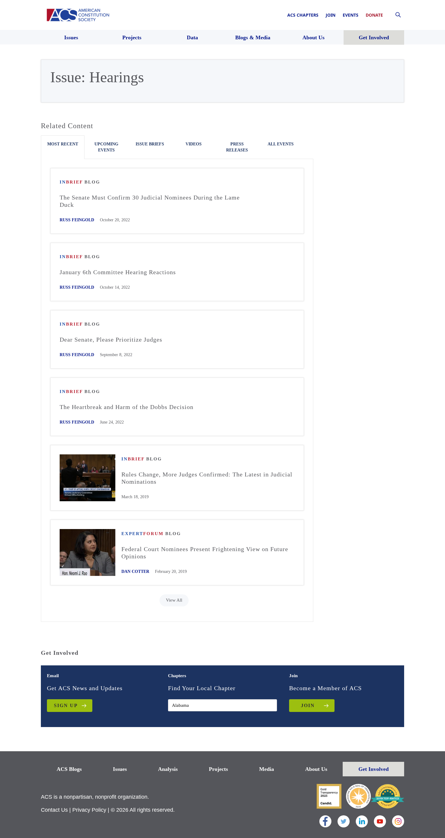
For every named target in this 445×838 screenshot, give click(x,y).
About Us (316, 769)
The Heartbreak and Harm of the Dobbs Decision (126, 407)
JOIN (308, 705)
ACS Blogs (69, 769)
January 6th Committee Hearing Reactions (118, 272)
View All (174, 600)
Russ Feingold (77, 220)
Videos (194, 144)
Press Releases (237, 147)
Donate (374, 15)
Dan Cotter (135, 571)
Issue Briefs (150, 144)
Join (330, 15)
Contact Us (54, 810)
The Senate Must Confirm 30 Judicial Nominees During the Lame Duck (150, 201)
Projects (218, 769)
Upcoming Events (106, 147)
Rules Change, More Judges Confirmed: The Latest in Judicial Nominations (206, 478)
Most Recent (62, 144)
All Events (281, 144)
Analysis (168, 769)
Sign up (66, 705)
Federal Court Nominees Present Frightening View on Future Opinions (204, 553)
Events (350, 15)
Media (266, 769)
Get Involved (373, 769)
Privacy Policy (89, 810)
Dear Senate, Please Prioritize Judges (111, 339)
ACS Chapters (302, 15)
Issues (120, 769)
